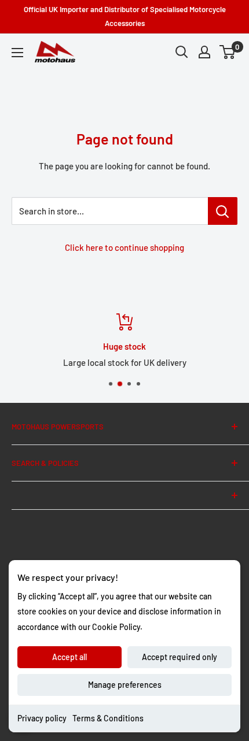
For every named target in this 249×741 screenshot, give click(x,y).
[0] (228, 52)
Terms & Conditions (108, 718)
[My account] (204, 52)
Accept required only (179, 657)
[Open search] (181, 52)
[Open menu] (17, 52)
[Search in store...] (222, 211)
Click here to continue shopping (124, 247)
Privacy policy (42, 718)
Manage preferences (125, 685)
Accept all (69, 657)
